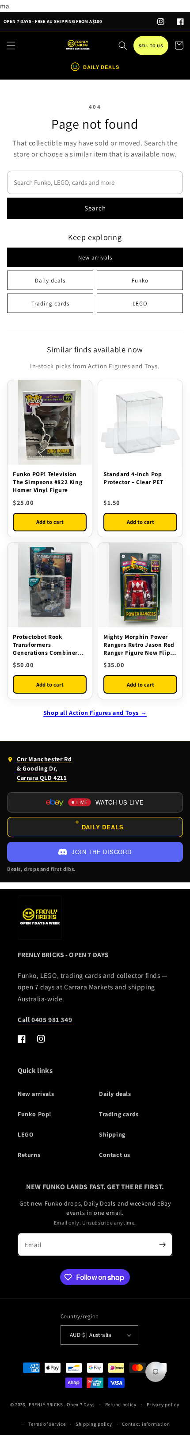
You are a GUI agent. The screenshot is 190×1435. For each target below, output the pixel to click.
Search (95, 208)
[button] (11, 45)
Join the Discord (101, 851)
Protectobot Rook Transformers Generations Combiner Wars (45, 645)
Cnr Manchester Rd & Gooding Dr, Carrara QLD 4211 (39, 770)
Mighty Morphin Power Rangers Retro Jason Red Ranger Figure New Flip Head (139, 645)
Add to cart (50, 522)
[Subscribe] (162, 1244)
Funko (140, 280)
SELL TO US (151, 46)
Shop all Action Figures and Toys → (95, 713)
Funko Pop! (35, 1114)
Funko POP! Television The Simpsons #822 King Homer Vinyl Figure (47, 482)
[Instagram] (161, 21)
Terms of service (46, 1424)
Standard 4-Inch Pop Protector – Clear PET (133, 478)
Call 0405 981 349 (45, 1019)
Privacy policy (163, 1404)
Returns (29, 1155)
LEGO (140, 303)
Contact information (146, 1424)
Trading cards (50, 303)
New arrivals (95, 257)
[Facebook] (180, 21)
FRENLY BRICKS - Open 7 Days (62, 1404)
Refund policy (121, 1404)
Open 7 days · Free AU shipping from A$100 (53, 21)
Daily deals (50, 280)
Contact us (114, 1155)
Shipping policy (94, 1424)
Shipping (112, 1134)
